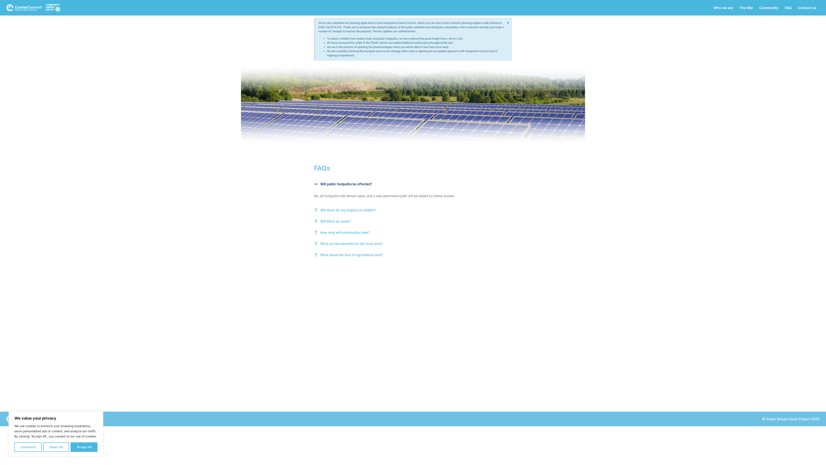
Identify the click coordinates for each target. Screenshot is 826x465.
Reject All (56, 447)
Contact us (807, 8)
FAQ (788, 8)
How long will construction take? (345, 233)
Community (768, 8)
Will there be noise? (335, 221)
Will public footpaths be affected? (346, 184)
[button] (413, 188)
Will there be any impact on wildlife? (348, 210)
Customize (28, 447)
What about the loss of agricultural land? (351, 255)
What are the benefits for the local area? (351, 244)
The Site (746, 8)
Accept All (84, 447)
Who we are (723, 8)
